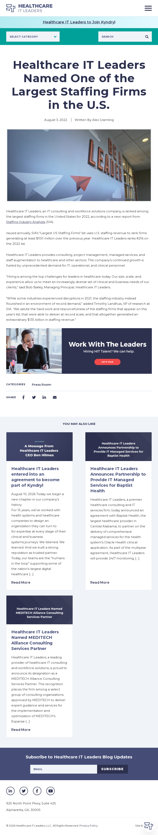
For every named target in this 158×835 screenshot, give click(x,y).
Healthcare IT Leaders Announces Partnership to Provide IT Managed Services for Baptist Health (118, 479)
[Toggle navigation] (147, 8)
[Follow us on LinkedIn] (10, 791)
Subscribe (112, 769)
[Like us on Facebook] (37, 791)
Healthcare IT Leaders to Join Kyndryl (79, 22)
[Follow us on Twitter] (24, 791)
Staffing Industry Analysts (25, 222)
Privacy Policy (88, 825)
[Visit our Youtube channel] (50, 791)
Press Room (41, 384)
